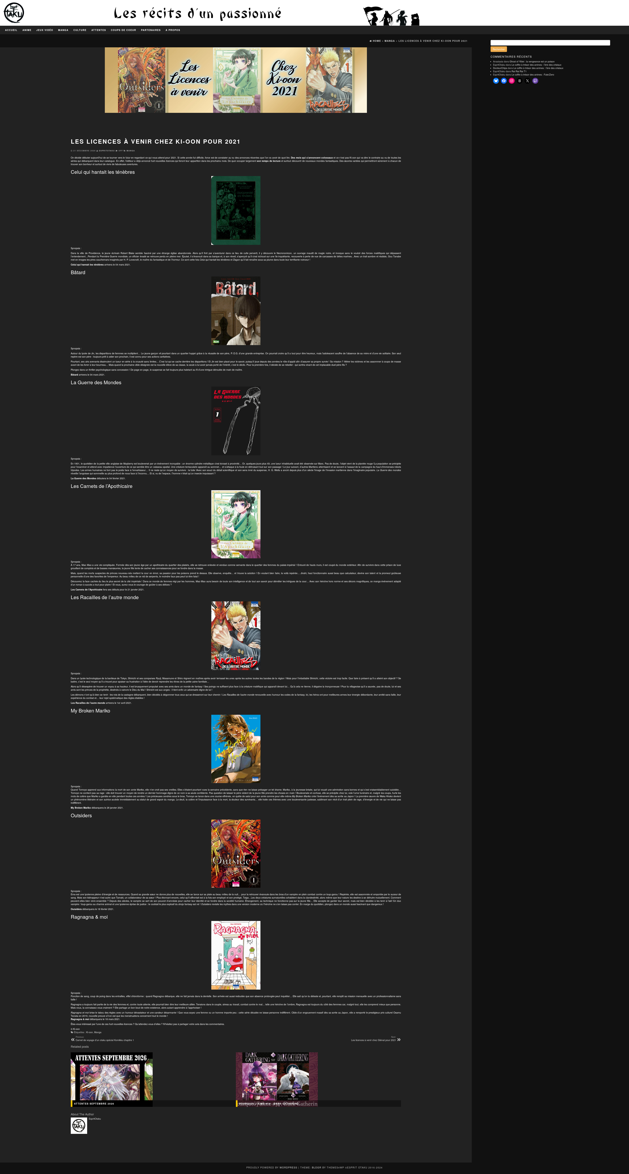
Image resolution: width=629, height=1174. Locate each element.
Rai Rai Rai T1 (519, 71)
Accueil (11, 30)
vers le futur (124, 157)
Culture (79, 30)
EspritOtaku (107, 150)
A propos (173, 30)
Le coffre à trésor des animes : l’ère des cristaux (536, 64)
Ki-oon (89, 1032)
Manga (63, 30)
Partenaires (151, 30)
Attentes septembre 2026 (94, 1103)
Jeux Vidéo (44, 30)
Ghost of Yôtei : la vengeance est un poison (532, 61)
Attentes (98, 30)
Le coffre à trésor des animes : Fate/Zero (533, 74)
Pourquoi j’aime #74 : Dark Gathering (269, 1103)
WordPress (288, 1167)
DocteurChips (500, 68)
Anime (26, 30)
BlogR (316, 1167)
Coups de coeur (123, 30)
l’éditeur (129, 160)
